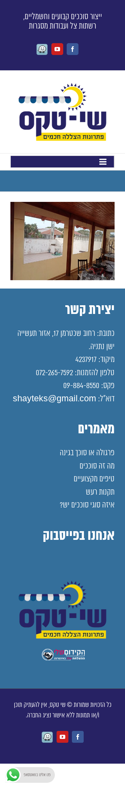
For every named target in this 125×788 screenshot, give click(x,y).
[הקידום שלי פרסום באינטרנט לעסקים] (62, 659)
